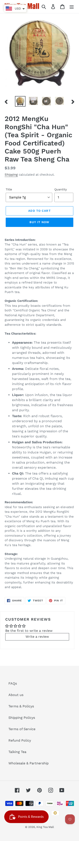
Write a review (37, 637)
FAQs (12, 683)
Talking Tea (17, 752)
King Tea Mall (45, 827)
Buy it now (39, 222)
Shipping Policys (21, 718)
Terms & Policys (21, 706)
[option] (20, 101)
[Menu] (71, 6)
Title (9, 189)
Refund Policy (19, 740)
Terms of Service (21, 729)
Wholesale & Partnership (28, 763)
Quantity (60, 189)
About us (15, 695)
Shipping (11, 174)
